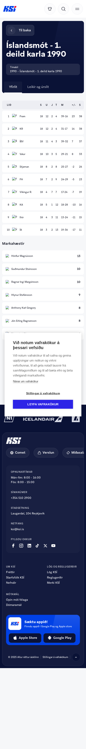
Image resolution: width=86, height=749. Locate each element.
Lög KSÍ (52, 572)
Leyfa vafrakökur (42, 404)
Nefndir (11, 583)
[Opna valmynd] (77, 9)
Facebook (13, 545)
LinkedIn (29, 545)
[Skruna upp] (76, 657)
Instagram (21, 545)
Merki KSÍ (53, 583)
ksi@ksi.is (17, 529)
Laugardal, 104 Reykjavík (27, 513)
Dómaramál (14, 605)
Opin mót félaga (17, 600)
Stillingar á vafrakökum (55, 657)
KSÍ (9, 9)
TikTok (37, 545)
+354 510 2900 (21, 498)
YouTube (53, 545)
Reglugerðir (55, 577)
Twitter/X (45, 545)
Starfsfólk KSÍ (15, 577)
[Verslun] (50, 9)
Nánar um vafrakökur (25, 381)
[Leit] (63, 9)
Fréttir (10, 572)
